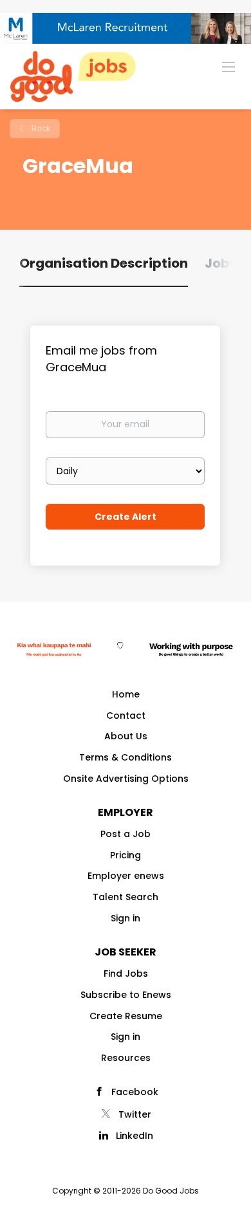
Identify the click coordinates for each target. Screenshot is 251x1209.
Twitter (134, 1114)
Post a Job (125, 833)
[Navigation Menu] (228, 66)
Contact (125, 715)
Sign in (125, 918)
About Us (125, 736)
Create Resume (125, 1016)
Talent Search (125, 897)
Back (40, 128)
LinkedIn (134, 1135)
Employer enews (126, 875)
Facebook (134, 1091)
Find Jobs (126, 973)
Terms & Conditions (125, 757)
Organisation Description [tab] (103, 263)
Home (126, 694)
